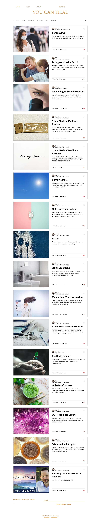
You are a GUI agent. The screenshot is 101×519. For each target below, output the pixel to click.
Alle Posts (16, 21)
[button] (85, 21)
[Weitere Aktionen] (84, 29)
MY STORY (31, 21)
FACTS (23, 21)
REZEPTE (53, 21)
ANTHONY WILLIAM (42, 21)
